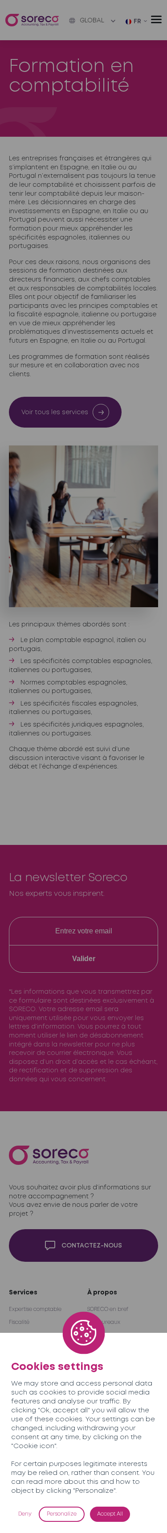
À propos (102, 1292)
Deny (25, 1514)
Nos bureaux (103, 1322)
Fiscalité (19, 1322)
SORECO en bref (107, 1309)
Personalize (62, 1514)
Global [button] (92, 20)
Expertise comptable (35, 1309)
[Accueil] (32, 20)
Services (23, 1292)
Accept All (110, 1514)
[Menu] (156, 19)
